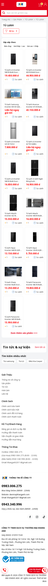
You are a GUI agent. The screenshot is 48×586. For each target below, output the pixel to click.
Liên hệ (5, 393)
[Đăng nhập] (45, 4)
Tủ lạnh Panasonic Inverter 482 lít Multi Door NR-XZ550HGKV (34, 283)
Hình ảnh (5, 390)
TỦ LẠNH (29, 19)
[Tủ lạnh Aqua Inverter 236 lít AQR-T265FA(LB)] (34, 237)
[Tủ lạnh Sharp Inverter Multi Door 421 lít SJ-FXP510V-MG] (13, 271)
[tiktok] (44, 516)
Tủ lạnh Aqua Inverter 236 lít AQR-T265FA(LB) (34, 249)
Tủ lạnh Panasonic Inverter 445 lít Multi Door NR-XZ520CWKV (13, 318)
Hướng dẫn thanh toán (12, 432)
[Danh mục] (2, 4)
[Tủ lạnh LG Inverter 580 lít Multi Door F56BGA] (13, 59)
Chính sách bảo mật (10, 409)
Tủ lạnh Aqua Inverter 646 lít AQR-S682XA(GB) (12, 249)
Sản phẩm (6, 383)
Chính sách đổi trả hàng (12, 413)
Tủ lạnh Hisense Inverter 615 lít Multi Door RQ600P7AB (34, 105)
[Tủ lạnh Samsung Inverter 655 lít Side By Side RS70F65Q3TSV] (13, 93)
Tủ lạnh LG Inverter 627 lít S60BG (33, 143)
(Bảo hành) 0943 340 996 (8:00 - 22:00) (20, 459)
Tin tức (5, 386)
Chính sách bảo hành (11, 406)
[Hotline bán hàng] (4, 570)
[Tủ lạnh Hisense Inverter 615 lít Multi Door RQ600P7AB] (34, 93)
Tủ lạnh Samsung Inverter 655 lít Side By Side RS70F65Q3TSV (12, 105)
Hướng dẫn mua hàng (11, 439)
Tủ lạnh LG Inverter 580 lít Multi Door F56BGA (12, 71)
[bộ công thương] (13, 559)
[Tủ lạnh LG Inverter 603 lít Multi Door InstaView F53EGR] (34, 59)
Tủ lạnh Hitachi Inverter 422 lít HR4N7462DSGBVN (12, 214)
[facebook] (30, 516)
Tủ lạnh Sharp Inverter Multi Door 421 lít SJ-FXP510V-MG (13, 283)
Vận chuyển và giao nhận (13, 436)
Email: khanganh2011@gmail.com (17, 462)
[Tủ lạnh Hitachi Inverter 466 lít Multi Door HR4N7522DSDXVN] (34, 202)
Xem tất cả (40, 347)
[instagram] (37, 516)
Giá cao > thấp (32, 46)
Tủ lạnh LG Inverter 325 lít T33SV (12, 143)
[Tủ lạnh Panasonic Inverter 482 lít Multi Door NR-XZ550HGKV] (34, 271)
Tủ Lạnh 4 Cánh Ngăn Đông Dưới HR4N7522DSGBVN (34, 180)
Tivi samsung (8, 361)
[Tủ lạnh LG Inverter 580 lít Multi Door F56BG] (13, 168)
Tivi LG (21, 361)
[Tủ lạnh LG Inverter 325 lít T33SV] (13, 130)
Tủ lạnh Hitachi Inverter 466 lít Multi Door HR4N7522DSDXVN (34, 214)
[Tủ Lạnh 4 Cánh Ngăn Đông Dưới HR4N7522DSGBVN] (34, 168)
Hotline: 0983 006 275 (12, 452)
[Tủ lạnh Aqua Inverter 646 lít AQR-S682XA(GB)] (13, 237)
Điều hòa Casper (35, 361)
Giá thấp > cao (19, 46)
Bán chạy (7, 46)
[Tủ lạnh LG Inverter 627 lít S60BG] (34, 130)
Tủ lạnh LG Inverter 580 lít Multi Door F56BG (12, 180)
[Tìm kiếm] (3, 12)
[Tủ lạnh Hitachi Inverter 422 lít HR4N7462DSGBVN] (13, 202)
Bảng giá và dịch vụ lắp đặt (14, 429)
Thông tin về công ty (11, 379)
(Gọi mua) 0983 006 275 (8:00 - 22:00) (19, 455)
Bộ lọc (11, 31)
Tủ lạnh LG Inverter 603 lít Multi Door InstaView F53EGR (33, 71)
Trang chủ (6, 19)
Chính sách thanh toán (11, 416)
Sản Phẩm (17, 19)
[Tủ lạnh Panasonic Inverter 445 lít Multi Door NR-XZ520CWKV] (13, 306)
